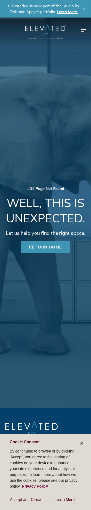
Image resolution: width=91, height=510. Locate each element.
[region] (45, 472)
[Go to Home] (45, 31)
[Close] (81, 443)
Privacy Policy (35, 486)
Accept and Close (25, 500)
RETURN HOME (45, 247)
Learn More (65, 500)
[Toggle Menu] (83, 32)
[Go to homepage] (32, 430)
